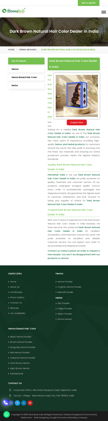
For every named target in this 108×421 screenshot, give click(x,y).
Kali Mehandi (16, 373)
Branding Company (77, 417)
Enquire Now (76, 122)
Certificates (16, 292)
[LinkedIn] (23, 403)
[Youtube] (30, 403)
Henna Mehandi (27, 49)
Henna (15, 69)
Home (11, 49)
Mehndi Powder (65, 292)
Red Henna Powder (20, 352)
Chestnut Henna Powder (22, 357)
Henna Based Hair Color (24, 77)
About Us (14, 286)
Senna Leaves (65, 319)
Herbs (15, 85)
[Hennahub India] (14, 10)
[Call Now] (6, 404)
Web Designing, (41, 417)
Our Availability (18, 313)
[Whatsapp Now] (6, 414)
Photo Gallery (17, 297)
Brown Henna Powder (21, 342)
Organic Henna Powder (70, 286)
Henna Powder (65, 281)
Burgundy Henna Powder (23, 347)
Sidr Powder (64, 303)
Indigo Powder (65, 308)
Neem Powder (65, 313)
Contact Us (16, 302)
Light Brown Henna (19, 368)
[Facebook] (11, 403)
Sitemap (14, 308)
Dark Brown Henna (20, 363)
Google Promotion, (59, 417)
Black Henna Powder (20, 336)
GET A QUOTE (88, 3)
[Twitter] (17, 403)
